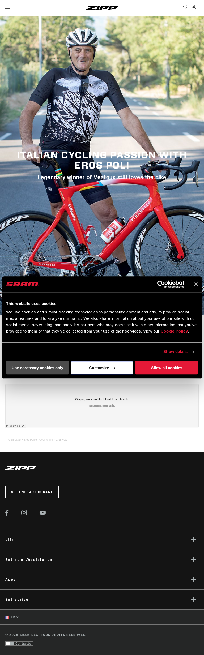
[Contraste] (10, 643)
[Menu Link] (7, 8)
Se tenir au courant (32, 492)
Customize (99, 367)
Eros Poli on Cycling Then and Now (45, 439)
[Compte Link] (194, 8)
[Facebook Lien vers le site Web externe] (7, 514)
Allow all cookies (166, 367)
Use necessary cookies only (37, 367)
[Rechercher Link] (185, 8)
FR (12, 617)
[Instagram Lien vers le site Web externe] (24, 514)
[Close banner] (196, 284)
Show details (175, 351)
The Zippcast (13, 439)
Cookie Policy (174, 331)
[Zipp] (102, 8)
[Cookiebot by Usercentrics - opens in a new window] (161, 284)
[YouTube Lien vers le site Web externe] (43, 513)
